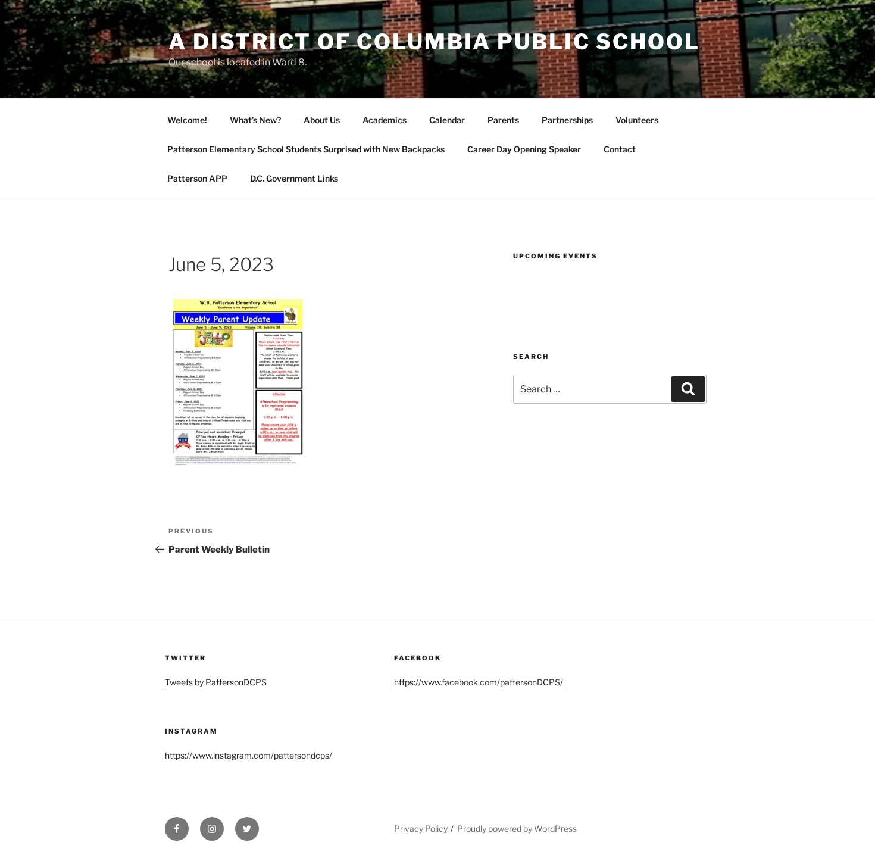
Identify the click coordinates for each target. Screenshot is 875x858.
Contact (620, 149)
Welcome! (187, 120)
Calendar (447, 120)
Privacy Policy (421, 828)
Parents (503, 120)
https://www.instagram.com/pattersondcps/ (248, 755)
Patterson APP (197, 178)
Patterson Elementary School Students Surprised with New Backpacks (306, 149)
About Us (322, 120)
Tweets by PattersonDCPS (216, 682)
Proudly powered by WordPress (517, 828)
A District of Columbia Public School (434, 42)
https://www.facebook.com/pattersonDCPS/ (478, 682)
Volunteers (636, 120)
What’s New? (255, 120)
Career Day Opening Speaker (524, 149)
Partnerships (567, 120)
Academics (384, 120)
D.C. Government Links (294, 178)
